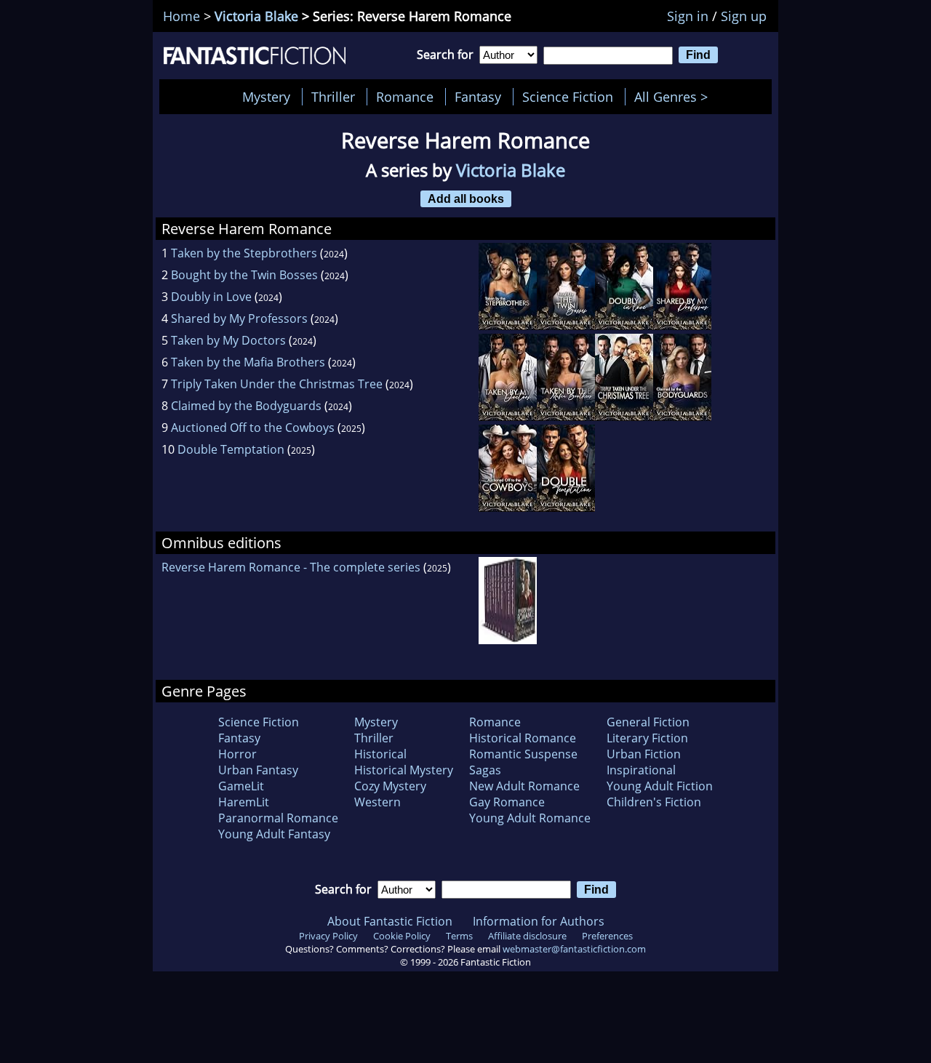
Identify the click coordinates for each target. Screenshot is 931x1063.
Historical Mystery (403, 770)
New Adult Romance (524, 786)
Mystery (266, 96)
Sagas (485, 770)
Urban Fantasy (258, 770)
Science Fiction (567, 96)
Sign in (687, 16)
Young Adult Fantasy (274, 834)
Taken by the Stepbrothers (244, 253)
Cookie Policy (402, 935)
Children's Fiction (654, 802)
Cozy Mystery (390, 786)
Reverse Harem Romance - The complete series (290, 567)
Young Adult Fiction (660, 786)
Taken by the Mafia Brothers (248, 362)
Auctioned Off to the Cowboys (253, 428)
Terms (459, 935)
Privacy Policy (328, 935)
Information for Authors (538, 921)
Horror (237, 754)
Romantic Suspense (523, 754)
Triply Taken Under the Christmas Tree (277, 384)
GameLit (241, 786)
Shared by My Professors (239, 318)
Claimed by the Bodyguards (246, 406)
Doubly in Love (211, 297)
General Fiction (648, 722)
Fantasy (478, 96)
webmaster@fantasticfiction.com (574, 948)
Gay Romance (507, 802)
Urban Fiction (644, 754)
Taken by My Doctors (228, 340)
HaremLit (243, 802)
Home (181, 16)
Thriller (333, 96)
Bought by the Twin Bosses (244, 275)
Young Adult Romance (530, 818)
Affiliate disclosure (527, 935)
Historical (380, 754)
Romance (404, 96)
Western (377, 802)
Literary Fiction (647, 738)
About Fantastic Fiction (389, 921)
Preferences (607, 935)
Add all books (466, 198)
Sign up (744, 16)
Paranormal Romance (278, 818)
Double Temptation (230, 449)
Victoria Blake (256, 16)
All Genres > (674, 96)
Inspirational (641, 770)
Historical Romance (522, 738)
